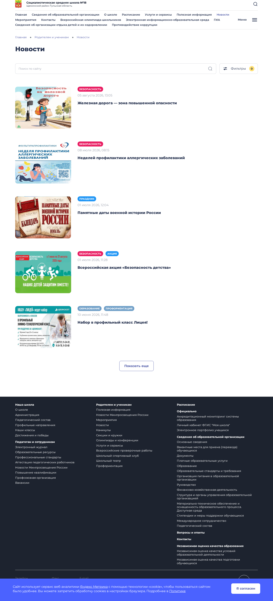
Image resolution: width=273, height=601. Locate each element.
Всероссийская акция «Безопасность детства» (124, 267)
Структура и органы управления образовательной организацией (214, 496)
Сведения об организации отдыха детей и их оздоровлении (61, 25)
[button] (255, 4)
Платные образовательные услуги (202, 461)
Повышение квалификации (35, 472)
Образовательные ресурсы (35, 452)
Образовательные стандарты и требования (209, 471)
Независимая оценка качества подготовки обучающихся (208, 561)
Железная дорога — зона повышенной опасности (127, 103)
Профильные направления (35, 425)
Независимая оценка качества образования (210, 546)
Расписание (131, 14)
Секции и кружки (109, 435)
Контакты (48, 20)
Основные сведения (192, 442)
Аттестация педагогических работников (45, 462)
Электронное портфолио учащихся (203, 430)
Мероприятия (25, 20)
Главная (21, 14)
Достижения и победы (32, 435)
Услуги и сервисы (158, 14)
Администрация (27, 415)
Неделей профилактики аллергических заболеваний (131, 158)
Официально (186, 411)
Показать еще (136, 366)
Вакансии (22, 483)
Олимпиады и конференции (117, 440)
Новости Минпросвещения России (41, 467)
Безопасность (90, 89)
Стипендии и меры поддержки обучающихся (210, 515)
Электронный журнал (31, 447)
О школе (110, 14)
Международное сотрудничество (201, 521)
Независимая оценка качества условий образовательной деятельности (206, 552)
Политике (177, 591)
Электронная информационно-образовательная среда (167, 20)
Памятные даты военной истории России (119, 213)
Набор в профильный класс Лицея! (112, 322)
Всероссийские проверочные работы (124, 450)
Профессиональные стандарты (38, 457)
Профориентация (119, 308)
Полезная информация (194, 14)
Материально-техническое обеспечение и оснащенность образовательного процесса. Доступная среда (209, 507)
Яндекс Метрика (94, 587)
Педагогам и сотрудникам (35, 442)
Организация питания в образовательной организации (208, 478)
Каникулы (103, 430)
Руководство (186, 485)
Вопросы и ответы (191, 532)
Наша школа (24, 404)
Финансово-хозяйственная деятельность (207, 490)
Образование (89, 308)
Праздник (86, 198)
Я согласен (245, 588)
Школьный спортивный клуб (117, 456)
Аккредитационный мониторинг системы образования (208, 418)
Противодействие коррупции (134, 25)
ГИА (217, 20)
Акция (112, 253)
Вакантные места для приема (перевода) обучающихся (207, 449)
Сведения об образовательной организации (65, 14)
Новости (223, 14)
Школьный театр (108, 461)
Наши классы (25, 430)
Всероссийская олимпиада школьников (90, 20)
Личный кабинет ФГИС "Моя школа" (203, 425)
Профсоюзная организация (35, 478)
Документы (185, 456)
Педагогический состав (33, 420)
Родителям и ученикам (114, 404)
